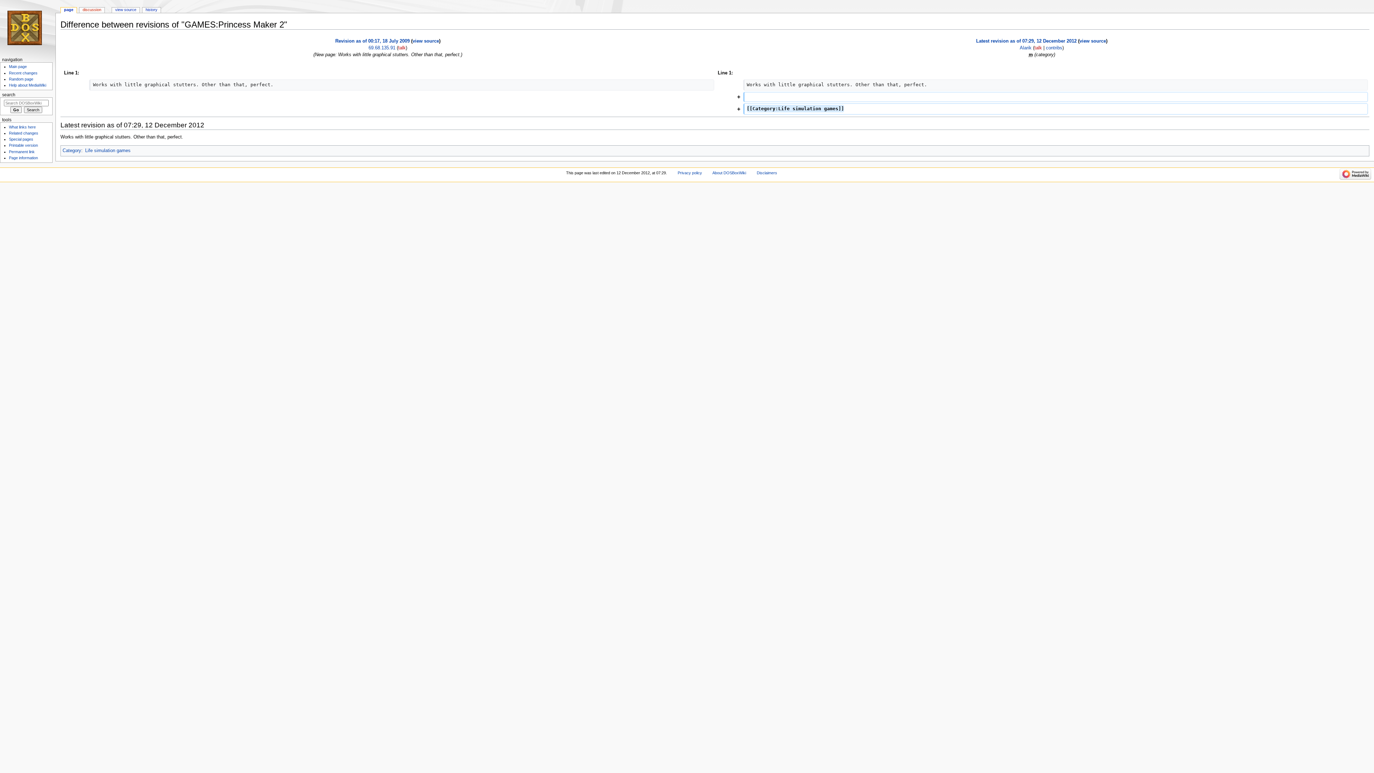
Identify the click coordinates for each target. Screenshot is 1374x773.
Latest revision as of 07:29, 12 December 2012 (1026, 41)
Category (72, 150)
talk (402, 47)
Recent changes (23, 73)
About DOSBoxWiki (729, 173)
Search (8, 95)
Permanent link (22, 152)
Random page (21, 79)
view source (426, 41)
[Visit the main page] (27, 27)
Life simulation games (108, 150)
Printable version (23, 145)
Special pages (21, 139)
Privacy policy (690, 173)
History (151, 10)
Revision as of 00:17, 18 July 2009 (372, 41)
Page (68, 10)
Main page (18, 66)
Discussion (92, 10)
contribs (1054, 47)
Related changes (23, 133)
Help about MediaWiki (27, 85)
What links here (22, 127)
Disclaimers (767, 173)
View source (125, 10)
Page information (23, 158)
